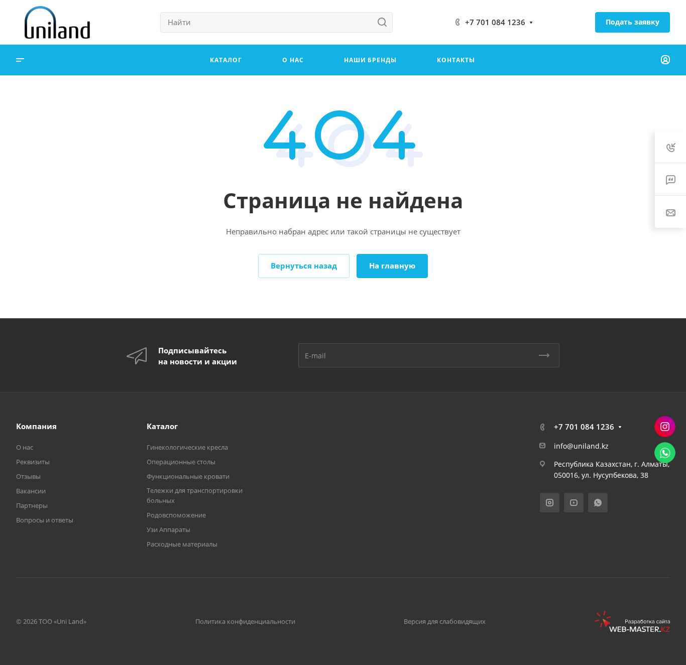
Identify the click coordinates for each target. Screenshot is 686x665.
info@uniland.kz (581, 446)
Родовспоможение (176, 514)
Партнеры (32, 505)
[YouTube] (574, 502)
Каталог (162, 426)
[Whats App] (598, 502)
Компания (36, 426)
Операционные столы (181, 461)
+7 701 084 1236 (495, 22)
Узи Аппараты (168, 529)
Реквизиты (33, 461)
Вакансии (31, 490)
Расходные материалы (182, 544)
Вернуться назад (304, 265)
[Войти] (665, 60)
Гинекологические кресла (187, 447)
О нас (24, 447)
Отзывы (28, 476)
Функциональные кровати (188, 476)
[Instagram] (549, 502)
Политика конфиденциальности (245, 621)
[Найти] (385, 22)
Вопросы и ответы (44, 519)
